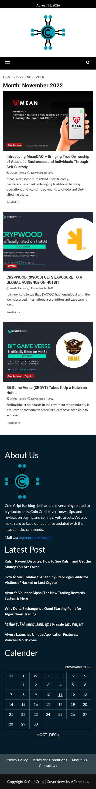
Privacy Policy (16, 759)
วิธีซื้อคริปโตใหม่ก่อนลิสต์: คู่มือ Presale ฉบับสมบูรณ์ (44, 624)
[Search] (88, 63)
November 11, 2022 (42, 398)
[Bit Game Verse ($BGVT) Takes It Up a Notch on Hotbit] (48, 352)
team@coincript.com (35, 537)
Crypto (12, 265)
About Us (79, 759)
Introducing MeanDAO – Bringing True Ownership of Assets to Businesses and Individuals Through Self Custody (48, 161)
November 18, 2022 (42, 173)
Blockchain (14, 145)
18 (60, 704)
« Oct (42, 734)
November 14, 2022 (42, 288)
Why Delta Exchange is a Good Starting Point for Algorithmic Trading (43, 611)
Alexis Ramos (18, 173)
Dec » (54, 734)
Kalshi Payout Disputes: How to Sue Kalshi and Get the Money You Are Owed (48, 564)
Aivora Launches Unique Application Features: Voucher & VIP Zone (41, 637)
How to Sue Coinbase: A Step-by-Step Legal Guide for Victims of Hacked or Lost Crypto (46, 580)
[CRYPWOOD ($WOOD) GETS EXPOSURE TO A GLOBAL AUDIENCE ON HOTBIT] (48, 241)
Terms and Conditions (49, 759)
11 (60, 694)
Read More (13, 202)
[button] (7, 62)
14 (11, 704)
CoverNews (56, 781)
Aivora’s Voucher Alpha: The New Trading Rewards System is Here (45, 595)
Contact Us (48, 765)
